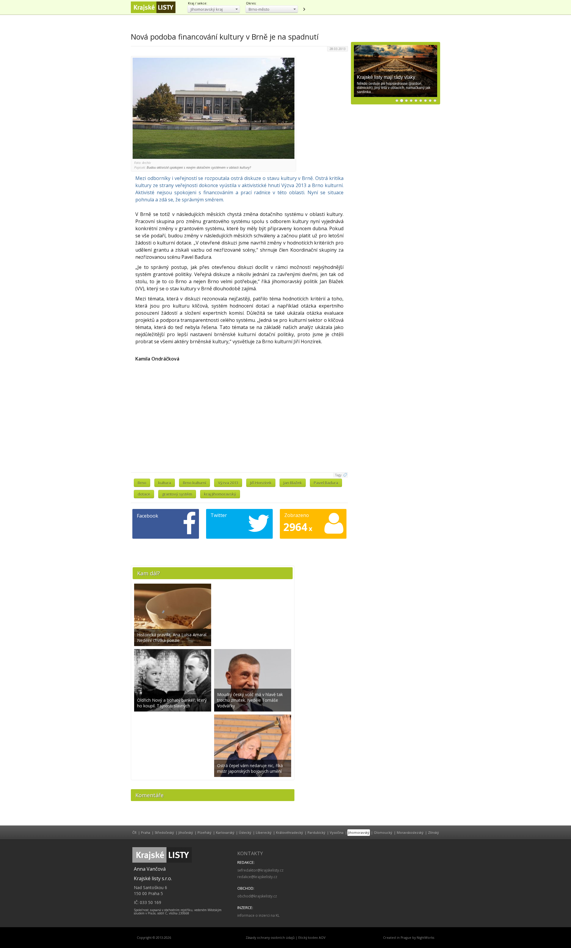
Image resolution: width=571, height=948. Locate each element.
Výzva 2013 (228, 482)
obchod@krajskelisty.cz (257, 896)
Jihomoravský (358, 832)
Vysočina (336, 832)
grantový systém (177, 494)
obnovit (304, 9)
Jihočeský (185, 832)
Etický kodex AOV (311, 938)
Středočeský (164, 832)
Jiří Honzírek (261, 482)
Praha (145, 832)
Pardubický (316, 832)
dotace (144, 494)
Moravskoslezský (410, 832)
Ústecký (245, 832)
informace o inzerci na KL (258, 915)
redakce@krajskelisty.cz (257, 876)
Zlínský (433, 832)
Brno (142, 482)
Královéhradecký (289, 832)
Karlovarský (225, 832)
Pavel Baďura (326, 482)
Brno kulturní (194, 482)
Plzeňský (204, 832)
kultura (164, 482)
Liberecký (264, 832)
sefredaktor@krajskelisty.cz (260, 870)
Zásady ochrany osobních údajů (270, 938)
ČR (134, 832)
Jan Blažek (292, 482)
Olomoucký (383, 832)
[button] (213, 9)
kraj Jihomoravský (220, 494)
